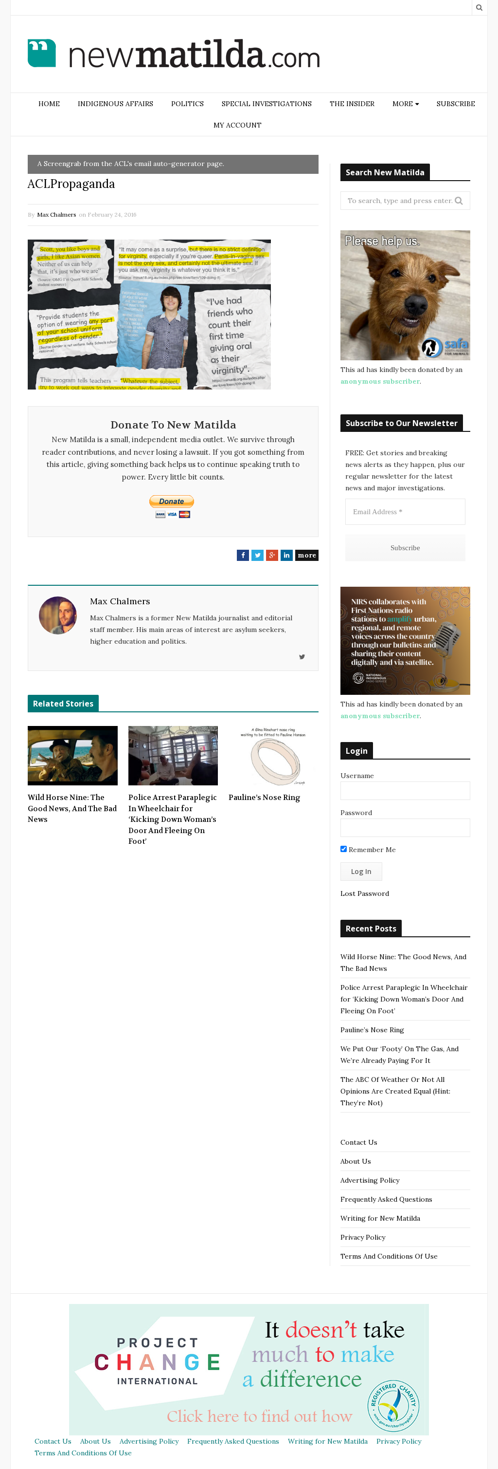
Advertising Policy (369, 1180)
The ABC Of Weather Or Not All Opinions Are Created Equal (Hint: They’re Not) (395, 1091)
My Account (237, 125)
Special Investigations (267, 103)
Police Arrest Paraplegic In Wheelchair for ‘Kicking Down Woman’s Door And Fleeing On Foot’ (172, 819)
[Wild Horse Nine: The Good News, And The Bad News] (73, 755)
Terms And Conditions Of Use (389, 1256)
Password (356, 812)
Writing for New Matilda (380, 1218)
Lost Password (364, 893)
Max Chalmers (56, 214)
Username (357, 775)
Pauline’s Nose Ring (265, 797)
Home (49, 103)
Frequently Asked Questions (386, 1199)
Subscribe (456, 103)
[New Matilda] (174, 55)
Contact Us (358, 1142)
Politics (187, 103)
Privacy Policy (362, 1237)
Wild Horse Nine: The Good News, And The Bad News (72, 808)
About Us (355, 1161)
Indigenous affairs (115, 103)
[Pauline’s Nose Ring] (274, 755)
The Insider (352, 103)
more (307, 555)
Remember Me (371, 849)
